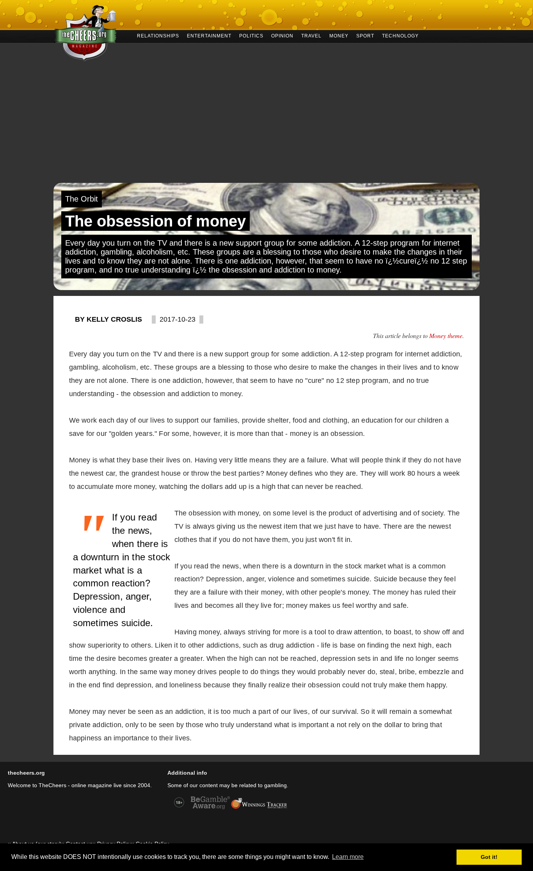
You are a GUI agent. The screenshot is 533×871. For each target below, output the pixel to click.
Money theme (445, 335)
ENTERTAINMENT (209, 35)
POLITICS (251, 35)
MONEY (338, 35)
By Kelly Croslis (108, 319)
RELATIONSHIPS (158, 35)
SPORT (365, 35)
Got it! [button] (489, 857)
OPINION (282, 35)
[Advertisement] (266, 124)
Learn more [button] (348, 856)
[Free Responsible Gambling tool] (259, 808)
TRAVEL (311, 35)
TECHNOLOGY (400, 35)
